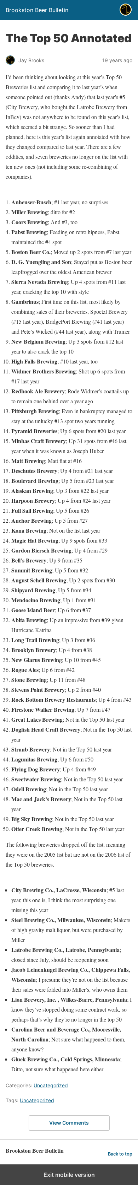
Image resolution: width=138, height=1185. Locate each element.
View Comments (69, 1123)
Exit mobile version (69, 1174)
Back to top (120, 1154)
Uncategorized (51, 1085)
